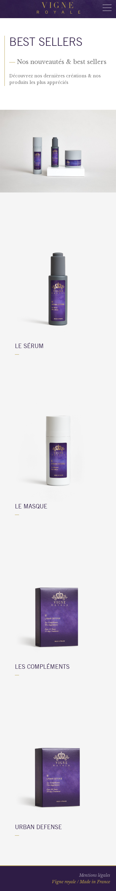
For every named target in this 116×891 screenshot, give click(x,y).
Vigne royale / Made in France (81, 881)
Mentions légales (94, 875)
